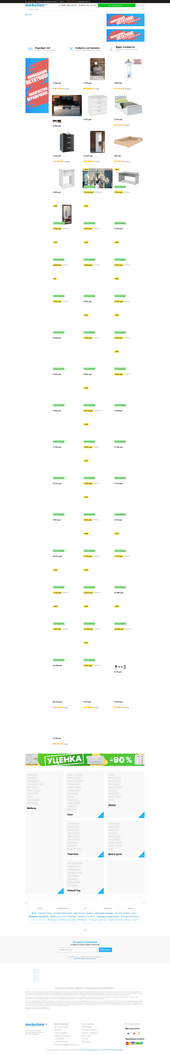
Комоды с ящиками (97, 920)
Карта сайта (86, 1036)
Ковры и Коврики (73, 842)
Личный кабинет (142, 5)
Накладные (112, 906)
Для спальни (67, 901)
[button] (85, 930)
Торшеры (70, 787)
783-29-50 (72, 5)
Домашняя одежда (73, 836)
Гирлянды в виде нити (74, 869)
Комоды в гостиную (86, 916)
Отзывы (85, 1039)
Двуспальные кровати (83, 913)
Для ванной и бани (73, 830)
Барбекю (119, 842)
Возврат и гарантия (89, 1033)
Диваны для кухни (58, 916)
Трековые (71, 778)
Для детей (112, 842)
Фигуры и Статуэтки (115, 781)
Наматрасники (72, 845)
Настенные (111, 899)
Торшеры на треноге (130, 906)
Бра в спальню (90, 906)
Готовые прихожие (62, 913)
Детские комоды (104, 913)
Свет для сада (113, 833)
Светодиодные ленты (74, 790)
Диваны (134, 913)
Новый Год (73, 890)
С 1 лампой (124, 899)
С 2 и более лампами (134, 899)
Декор (112, 805)
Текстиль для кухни (73, 839)
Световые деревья (73, 876)
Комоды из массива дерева (38, 919)
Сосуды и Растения (114, 778)
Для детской (71, 849)
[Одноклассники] (139, 1033)
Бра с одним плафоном (85, 899)
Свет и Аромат (113, 790)
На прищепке (65, 904)
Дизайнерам (86, 1027)
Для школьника (62, 906)
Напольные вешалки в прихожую (71, 926)
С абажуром (67, 899)
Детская (30, 796)
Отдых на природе (114, 839)
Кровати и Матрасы (33, 781)
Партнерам (86, 1042)
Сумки (79, 849)
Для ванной (118, 787)
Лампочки (78, 787)
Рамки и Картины (114, 784)
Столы (41, 784)
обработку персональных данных (85, 958)
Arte (34, 913)
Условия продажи (61, 1042)
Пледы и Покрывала (74, 833)
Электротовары (72, 806)
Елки (69, 863)
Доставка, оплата (61, 1027)
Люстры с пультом (39, 906)
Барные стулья (44, 913)
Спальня (37, 790)
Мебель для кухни (105, 923)
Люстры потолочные (40, 899)
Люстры (70, 774)
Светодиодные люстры (39, 904)
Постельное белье (73, 823)
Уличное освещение (74, 803)
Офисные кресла (106, 926)
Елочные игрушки (77, 863)
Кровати (54, 923)
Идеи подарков (72, 879)
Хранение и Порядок (115, 796)
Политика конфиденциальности (67, 1045)
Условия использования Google (112, 1050)
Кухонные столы (64, 923)
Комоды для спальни (130, 916)
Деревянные (134, 904)
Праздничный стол (73, 866)
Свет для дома (113, 830)
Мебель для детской (83, 923)
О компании (59, 1039)
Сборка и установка (62, 1036)
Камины (111, 787)
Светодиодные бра (85, 904)
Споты (70, 781)
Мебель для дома (114, 823)
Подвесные (104, 904)
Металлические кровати (41, 926)
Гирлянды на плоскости (75, 872)
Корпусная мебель (33, 774)
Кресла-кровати (40, 923)
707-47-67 (91, 5)
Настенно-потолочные (107, 901)
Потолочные (104, 899)
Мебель (31, 808)
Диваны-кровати (38, 916)
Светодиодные (72, 809)
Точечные (78, 778)
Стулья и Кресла (32, 784)
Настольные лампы (73, 784)
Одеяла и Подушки (73, 827)
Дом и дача (115, 854)
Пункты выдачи (61, 1033)
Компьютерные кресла (119, 920)
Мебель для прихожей (126, 923)
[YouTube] (134, 1033)
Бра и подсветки (78, 781)
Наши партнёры (88, 1024)
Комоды (72, 916)
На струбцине (58, 901)
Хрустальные (126, 904)
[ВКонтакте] (128, 1033)
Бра (85, 908)
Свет (70, 814)
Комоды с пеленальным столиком (67, 919)
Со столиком (134, 901)
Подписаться (105, 950)
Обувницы (95, 926)
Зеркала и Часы (113, 793)
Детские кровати (122, 913)
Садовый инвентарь (114, 836)
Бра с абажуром (80, 906)
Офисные (58, 904)
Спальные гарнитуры (125, 926)
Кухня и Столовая (33, 793)
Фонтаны (111, 774)
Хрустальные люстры (39, 901)
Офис (29, 787)
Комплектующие (32, 803)
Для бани (111, 845)
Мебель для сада (114, 827)
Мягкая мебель (32, 778)
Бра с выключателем (85, 901)
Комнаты (70, 796)
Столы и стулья (72, 885)
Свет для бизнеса (73, 800)
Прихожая (35, 787)
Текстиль (111, 800)
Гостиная (30, 790)
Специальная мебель (34, 800)
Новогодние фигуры (74, 882)
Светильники (78, 774)
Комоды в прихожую (108, 916)
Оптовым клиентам (89, 1030)
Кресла (135, 920)
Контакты (39, 1)
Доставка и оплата (50, 1)
